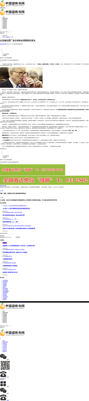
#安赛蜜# (5, 283)
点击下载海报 (6, 54)
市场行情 (5, 24)
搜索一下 (2, 33)
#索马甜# (5, 294)
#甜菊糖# (5, 298)
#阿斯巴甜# (5, 281)
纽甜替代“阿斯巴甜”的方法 (10, 272)
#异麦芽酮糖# (6, 291)
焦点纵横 (5, 21)
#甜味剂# (5, 299)
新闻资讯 (5, 19)
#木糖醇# (5, 284)
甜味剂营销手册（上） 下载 (10, 221)
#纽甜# (4, 287)
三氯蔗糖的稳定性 (8, 259)
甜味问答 (5, 28)
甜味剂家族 (5, 18)
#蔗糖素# (5, 285)
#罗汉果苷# (5, 296)
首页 (4, 17)
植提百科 (5, 26)
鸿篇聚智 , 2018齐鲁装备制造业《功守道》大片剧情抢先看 (19, 245)
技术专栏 (5, 25)
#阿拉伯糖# (5, 289)
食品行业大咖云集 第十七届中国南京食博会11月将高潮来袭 (19, 228)
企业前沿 (5, 22)
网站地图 (19, 301)
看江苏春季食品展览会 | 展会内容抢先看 (14, 215)
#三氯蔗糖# (5, 280)
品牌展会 (8, 37)
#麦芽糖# (5, 295)
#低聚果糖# (5, 292)
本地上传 (18, 237)
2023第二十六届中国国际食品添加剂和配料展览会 (16, 208)
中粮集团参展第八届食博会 (10, 265)
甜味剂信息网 (3, 44)
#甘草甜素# (5, 288)
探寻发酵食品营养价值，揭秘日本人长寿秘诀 (15, 252)
